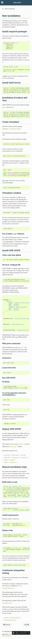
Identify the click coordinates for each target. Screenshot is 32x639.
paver (21, 347)
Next (25, 624)
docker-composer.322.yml (12, 617)
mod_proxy (15, 455)
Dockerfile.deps (7, 603)
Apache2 (20, 444)
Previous (7, 624)
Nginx (6, 460)
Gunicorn (24, 457)
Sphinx (10, 634)
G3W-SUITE (17, 2)
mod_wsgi (13, 446)
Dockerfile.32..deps (10, 620)
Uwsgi (23, 455)
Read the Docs (6, 636)
